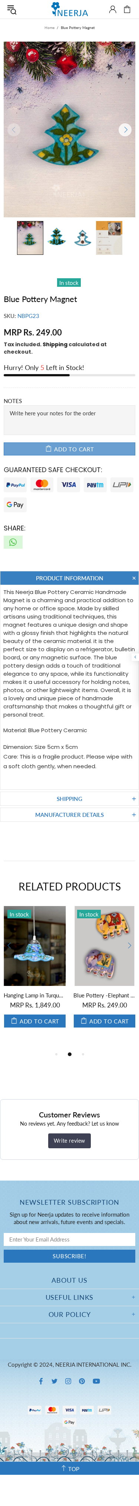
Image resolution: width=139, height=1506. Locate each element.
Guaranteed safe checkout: (53, 469)
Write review (69, 1140)
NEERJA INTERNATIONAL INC (69, 9)
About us (69, 1280)
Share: (15, 528)
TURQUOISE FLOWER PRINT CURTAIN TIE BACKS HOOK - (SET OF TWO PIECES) (51, 995)
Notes (13, 400)
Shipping (55, 344)
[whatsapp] (13, 542)
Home (49, 27)
